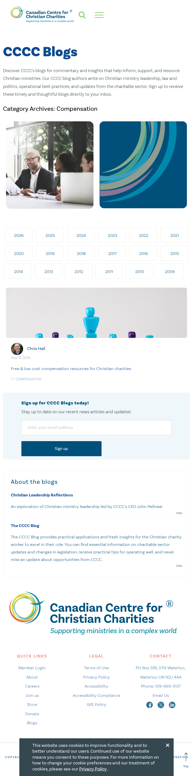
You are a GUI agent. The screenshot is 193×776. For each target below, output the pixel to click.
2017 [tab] (112, 253)
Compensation (28, 379)
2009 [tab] (170, 271)
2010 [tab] (139, 271)
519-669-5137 (168, 686)
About (32, 677)
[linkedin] (172, 704)
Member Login (32, 667)
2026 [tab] (19, 235)
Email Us (161, 695)
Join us (32, 695)
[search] (82, 15)
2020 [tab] (19, 253)
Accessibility (96, 686)
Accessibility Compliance (96, 695)
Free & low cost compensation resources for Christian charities (71, 368)
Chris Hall (36, 348)
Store (32, 704)
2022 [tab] (143, 235)
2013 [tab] (48, 271)
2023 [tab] (112, 235)
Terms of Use (96, 667)
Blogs (32, 722)
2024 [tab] (81, 235)
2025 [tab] (50, 235)
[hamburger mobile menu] (99, 15)
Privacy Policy (96, 677)
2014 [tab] (18, 271)
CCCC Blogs (40, 52)
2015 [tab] (174, 253)
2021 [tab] (174, 235)
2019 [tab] (50, 253)
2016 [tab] (143, 253)
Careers (32, 686)
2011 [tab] (109, 271)
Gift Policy (96, 704)
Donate (32, 713)
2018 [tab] (81, 253)
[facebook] (150, 704)
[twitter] (161, 704)
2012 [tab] (79, 271)
